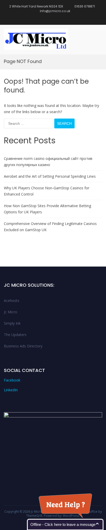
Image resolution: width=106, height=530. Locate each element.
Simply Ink (12, 323)
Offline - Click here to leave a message (62, 524)
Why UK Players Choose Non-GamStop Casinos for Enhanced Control (46, 191)
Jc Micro (10, 311)
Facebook (12, 380)
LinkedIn (11, 389)
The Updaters (15, 334)
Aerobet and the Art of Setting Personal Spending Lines (50, 176)
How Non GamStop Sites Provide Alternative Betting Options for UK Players (47, 208)
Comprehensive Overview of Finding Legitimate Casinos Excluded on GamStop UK (50, 226)
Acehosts (11, 300)
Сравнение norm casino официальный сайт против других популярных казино (48, 161)
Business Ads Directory (23, 346)
